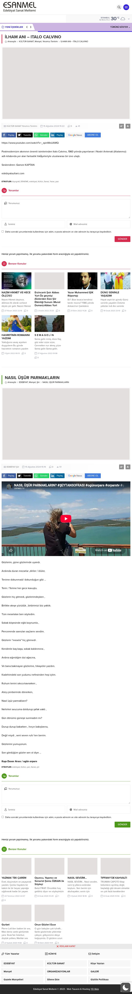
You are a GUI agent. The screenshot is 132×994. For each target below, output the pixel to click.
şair (28, 767)
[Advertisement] (66, 971)
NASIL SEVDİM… (77, 877)
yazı (57, 181)
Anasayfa (12, 41)
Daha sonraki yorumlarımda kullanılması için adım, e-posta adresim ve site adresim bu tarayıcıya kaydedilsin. (58, 231)
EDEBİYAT (23, 382)
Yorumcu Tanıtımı (50, 41)
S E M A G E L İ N (44, 335)
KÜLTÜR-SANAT (26, 41)
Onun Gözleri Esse (45, 924)
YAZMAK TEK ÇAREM (14, 877)
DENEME (24, 181)
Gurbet (5, 924)
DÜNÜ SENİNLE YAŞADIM (110, 294)
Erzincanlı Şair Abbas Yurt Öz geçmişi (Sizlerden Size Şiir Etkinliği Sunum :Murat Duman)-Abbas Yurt (47, 299)
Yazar (52, 181)
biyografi (16, 181)
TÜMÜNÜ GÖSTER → (120, 27)
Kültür (40, 181)
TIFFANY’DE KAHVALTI (114, 877)
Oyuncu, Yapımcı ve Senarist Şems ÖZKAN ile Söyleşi (49, 881)
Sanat (46, 181)
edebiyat (33, 181)
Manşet (38, 41)
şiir (38, 767)
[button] (125, 987)
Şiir (38, 382)
